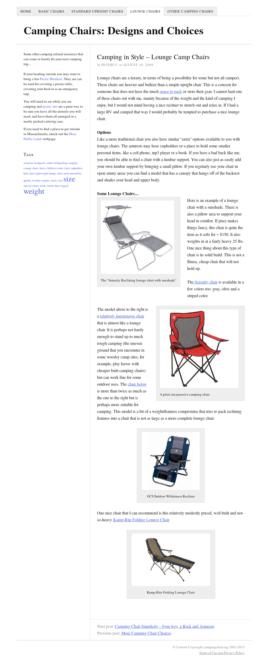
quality (27, 180)
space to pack (171, 91)
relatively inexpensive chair (122, 316)
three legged (61, 185)
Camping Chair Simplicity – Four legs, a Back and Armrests (164, 626)
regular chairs (49, 180)
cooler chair (63, 168)
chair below (137, 384)
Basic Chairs (51, 11)
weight (34, 191)
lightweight (41, 173)
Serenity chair (205, 282)
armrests (28, 163)
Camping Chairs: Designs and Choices (113, 30)
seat (60, 180)
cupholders (77, 168)
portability (75, 173)
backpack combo (43, 163)
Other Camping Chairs (190, 11)
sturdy (50, 185)
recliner (36, 180)
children (50, 168)
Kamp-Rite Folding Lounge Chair (141, 519)
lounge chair (56, 173)
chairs (42, 168)
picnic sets (50, 106)
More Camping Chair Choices (146, 633)
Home (25, 11)
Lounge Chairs (145, 11)
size (69, 178)
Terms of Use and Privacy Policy (222, 652)
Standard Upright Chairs (97, 11)
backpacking (60, 163)
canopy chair (31, 168)
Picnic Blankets (51, 78)
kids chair (29, 173)
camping (72, 163)
